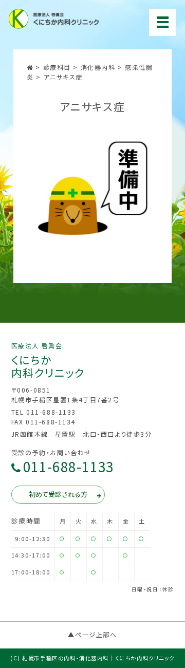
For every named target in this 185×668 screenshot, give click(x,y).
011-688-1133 (68, 467)
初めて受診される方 (58, 494)
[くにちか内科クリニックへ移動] (31, 67)
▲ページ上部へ (92, 634)
